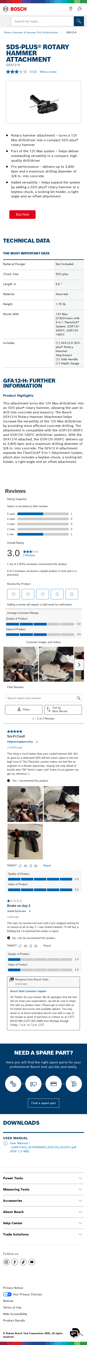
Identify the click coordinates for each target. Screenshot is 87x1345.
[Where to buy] (70, 9)
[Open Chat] (75, 1333)
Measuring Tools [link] (16, 1189)
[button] (22, 214)
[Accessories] (80, 1200)
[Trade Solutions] (80, 1234)
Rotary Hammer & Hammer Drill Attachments (31, 32)
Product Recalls (14, 1320)
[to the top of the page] (81, 1321)
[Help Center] (80, 1223)
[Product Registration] (79, 9)
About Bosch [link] (13, 1212)
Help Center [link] (12, 1223)
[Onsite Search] (79, 21)
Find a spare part (43, 1103)
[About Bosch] (80, 1212)
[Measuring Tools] (80, 1189)
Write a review (48, 71)
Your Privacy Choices (27, 1294)
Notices (8, 1301)
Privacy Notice (13, 1288)
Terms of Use (12, 1307)
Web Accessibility (15, 1314)
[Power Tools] (80, 1178)
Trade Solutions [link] (16, 1234)
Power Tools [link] (13, 1178)
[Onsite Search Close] (70, 20)
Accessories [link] (12, 1200)
